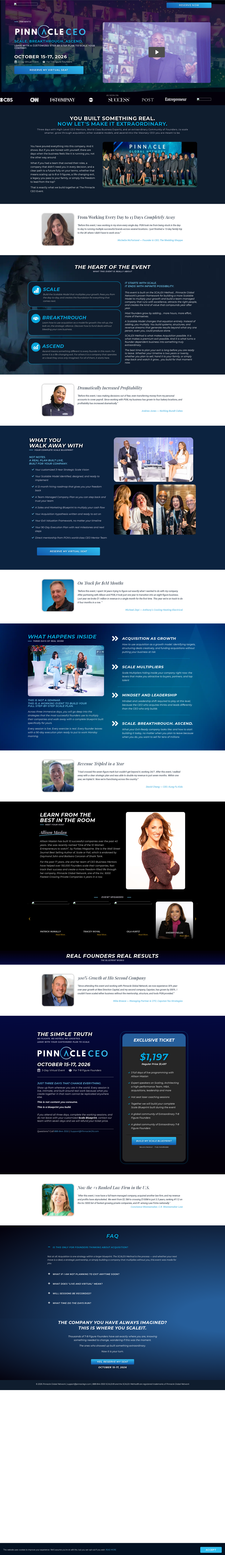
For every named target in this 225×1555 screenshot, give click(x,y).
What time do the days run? (72, 1303)
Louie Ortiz (174, 933)
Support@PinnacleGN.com (84, 1131)
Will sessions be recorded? (72, 1293)
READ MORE (111, 1550)
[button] (29, 919)
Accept (211, 1549)
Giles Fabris (133, 931)
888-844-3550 (61, 1131)
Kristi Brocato (91, 931)
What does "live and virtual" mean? (78, 1284)
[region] (112, 1549)
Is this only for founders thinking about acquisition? (90, 1247)
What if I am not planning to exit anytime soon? (86, 1274)
